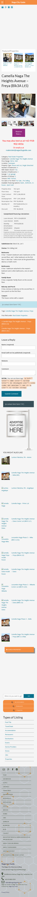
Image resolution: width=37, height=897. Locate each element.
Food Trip (8, 722)
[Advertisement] (18, 29)
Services (5, 810)
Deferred (28, 183)
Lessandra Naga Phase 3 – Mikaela (7, 64)
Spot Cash (10, 185)
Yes (16, 170)
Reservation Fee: (7, 201)
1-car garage (11, 174)
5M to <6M (14, 161)
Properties (19, 710)
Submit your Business (9, 847)
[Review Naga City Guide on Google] (6, 7)
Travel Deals (9, 726)
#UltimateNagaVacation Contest (13, 855)
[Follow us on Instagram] (12, 7)
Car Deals (6, 786)
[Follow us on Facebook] (9, 7)
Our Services (7, 779)
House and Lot (17, 165)
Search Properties (14, 649)
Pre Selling (26, 181)
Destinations (9, 738)
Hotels (5, 782)
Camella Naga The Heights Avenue (21, 159)
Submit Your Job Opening (11, 843)
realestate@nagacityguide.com (18, 150)
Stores (7, 751)
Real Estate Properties (15, 157)
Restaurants (19, 706)
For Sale (19, 181)
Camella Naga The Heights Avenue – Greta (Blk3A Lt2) (29, 64)
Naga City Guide (8, 864)
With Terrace (11, 178)
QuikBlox (6, 821)
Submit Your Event (9, 851)
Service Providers (10, 747)
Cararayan (11, 163)
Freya (31, 311)
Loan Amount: (8, 218)
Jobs (6, 755)
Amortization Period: (8, 229)
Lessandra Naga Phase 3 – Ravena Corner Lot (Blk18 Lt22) (18, 64)
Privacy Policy (5, 892)
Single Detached (27, 165)
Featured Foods (8, 794)
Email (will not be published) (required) (16, 353)
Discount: (5, 209)
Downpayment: (7, 199)
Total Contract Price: (6, 195)
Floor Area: (5, 192)
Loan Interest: (8, 221)
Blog (4, 829)
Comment (5, 369)
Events (7, 743)
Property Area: (6, 189)
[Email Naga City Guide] (2, 7)
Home (4, 775)
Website (5, 361)
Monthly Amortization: (8, 225)
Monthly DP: (6, 204)
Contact (6, 833)
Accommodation (19, 702)
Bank (22, 183)
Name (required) (8, 345)
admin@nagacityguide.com (13, 882)
